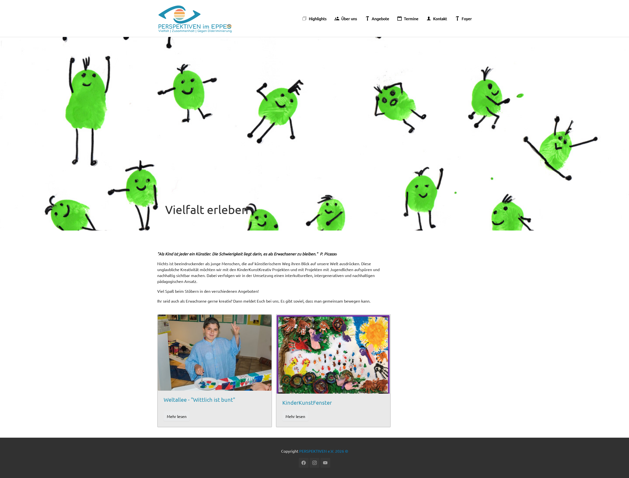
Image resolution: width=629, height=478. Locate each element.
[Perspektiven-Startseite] (195, 18)
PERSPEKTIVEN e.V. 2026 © (323, 450)
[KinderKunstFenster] (333, 353)
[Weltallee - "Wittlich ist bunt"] (215, 352)
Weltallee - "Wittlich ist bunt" (199, 399)
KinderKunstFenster (307, 402)
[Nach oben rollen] (618, 467)
